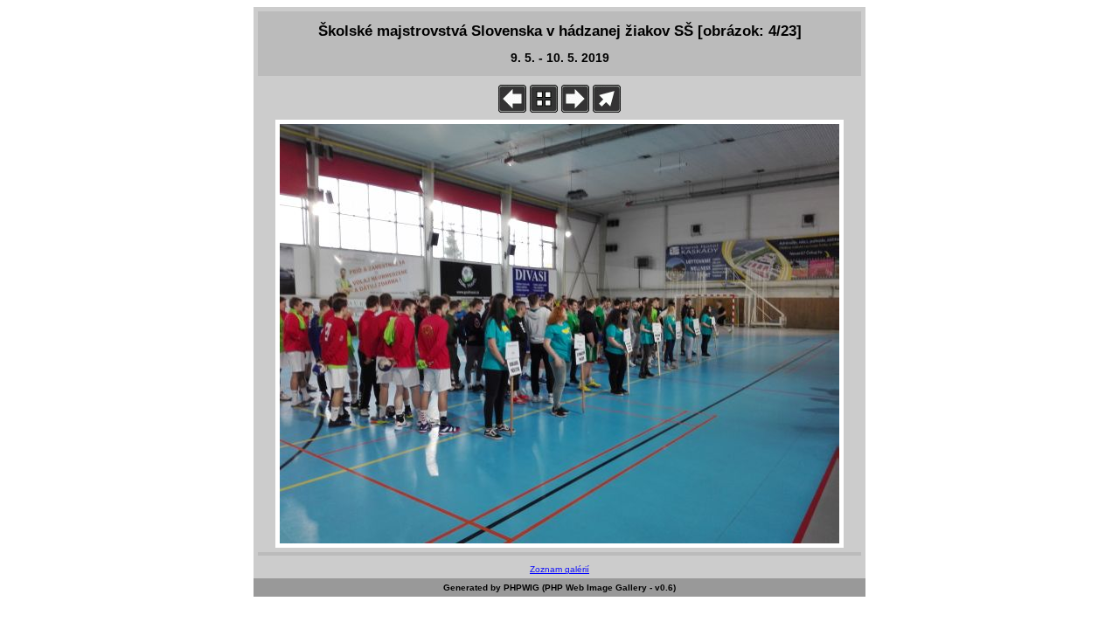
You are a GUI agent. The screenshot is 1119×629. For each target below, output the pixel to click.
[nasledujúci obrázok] (575, 108)
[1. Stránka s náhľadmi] (544, 108)
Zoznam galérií (559, 569)
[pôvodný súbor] (607, 108)
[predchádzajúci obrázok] (512, 108)
